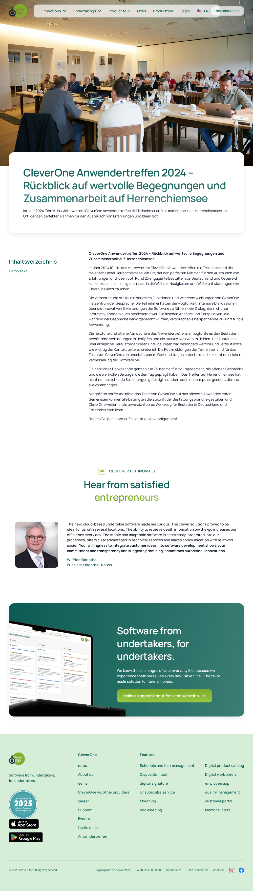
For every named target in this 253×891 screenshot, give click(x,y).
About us (85, 774)
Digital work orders (221, 774)
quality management (222, 792)
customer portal (218, 801)
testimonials (89, 827)
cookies (218, 870)
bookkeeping (151, 810)
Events (84, 818)
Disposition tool (153, 774)
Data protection (197, 870)
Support (85, 810)
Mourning (148, 801)
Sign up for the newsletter (113, 870)
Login (185, 11)
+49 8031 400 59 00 (148, 870)
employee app (217, 783)
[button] (55, 11)
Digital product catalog (224, 765)
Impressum (173, 870)
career (83, 801)
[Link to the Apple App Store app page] (24, 824)
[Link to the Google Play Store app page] (26, 837)
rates (141, 11)
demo (83, 783)
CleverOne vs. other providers (103, 792)
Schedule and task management (167, 765)
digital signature (154, 783)
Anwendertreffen (92, 836)
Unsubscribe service (157, 792)
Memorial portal (218, 810)
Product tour (119, 11)
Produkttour (163, 11)
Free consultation (227, 11)
